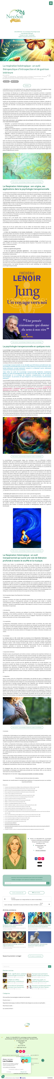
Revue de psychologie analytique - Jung (12, 824)
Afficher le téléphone (41, 850)
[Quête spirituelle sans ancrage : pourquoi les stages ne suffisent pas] (14, 937)
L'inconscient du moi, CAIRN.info (10, 822)
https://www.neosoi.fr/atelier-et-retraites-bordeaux (30, 773)
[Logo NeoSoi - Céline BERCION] (15, 29)
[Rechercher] (49, 966)
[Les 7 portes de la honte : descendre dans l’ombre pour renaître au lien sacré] (39, 937)
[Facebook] (36, 858)
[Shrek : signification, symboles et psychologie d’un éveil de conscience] (5, 975)
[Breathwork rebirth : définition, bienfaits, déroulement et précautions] (14, 918)
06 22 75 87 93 (21, 1045)
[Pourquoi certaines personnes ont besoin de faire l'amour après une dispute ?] (29, 987)
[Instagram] (42, 858)
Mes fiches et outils (7, 1005)
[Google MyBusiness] (39, 858)
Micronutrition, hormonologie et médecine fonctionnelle (16, 997)
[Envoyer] (47, 883)
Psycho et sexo (6, 1000)
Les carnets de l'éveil (8, 1008)
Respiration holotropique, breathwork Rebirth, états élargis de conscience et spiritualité (24, 1003)
